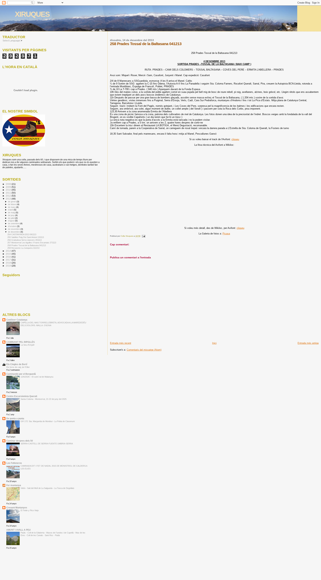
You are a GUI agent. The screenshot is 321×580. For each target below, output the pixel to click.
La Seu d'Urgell (27, 345)
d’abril (11, 210)
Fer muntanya (13, 485)
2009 (9, 187)
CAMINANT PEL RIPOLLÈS (20, 342)
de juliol (11, 218)
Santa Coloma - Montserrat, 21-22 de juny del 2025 (44, 399)
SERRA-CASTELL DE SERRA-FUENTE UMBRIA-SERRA (47, 443)
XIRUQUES (32, 14)
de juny (11, 215)
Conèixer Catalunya (16, 319)
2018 (9, 263)
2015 (9, 254)
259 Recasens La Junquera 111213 (23, 248)
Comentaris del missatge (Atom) (144, 349)
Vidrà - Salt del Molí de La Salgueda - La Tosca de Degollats (47, 488)
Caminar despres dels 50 (19, 441)
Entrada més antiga (308, 343)
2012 (9, 196)
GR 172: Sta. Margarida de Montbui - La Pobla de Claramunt (48, 421)
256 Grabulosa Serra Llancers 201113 (24, 240)
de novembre (14, 229)
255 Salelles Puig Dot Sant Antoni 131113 (25, 237)
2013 (9, 198)
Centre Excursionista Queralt (21, 396)
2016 (9, 257)
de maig (12, 212)
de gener (12, 201)
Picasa (226, 233)
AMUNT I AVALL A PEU (18, 530)
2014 (9, 251)
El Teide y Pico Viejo (30, 510)
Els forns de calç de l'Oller (18, 367)
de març (12, 207)
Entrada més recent (120, 343)
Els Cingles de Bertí (16, 364)
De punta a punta (15, 418)
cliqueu (235, 139)
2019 (9, 265)
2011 (9, 193)
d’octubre (12, 226)
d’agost (11, 221)
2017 (9, 260)
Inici (214, 343)
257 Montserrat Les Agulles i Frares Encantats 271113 (31, 242)
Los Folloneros (14, 463)
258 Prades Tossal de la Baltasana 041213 (26, 245)
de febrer (12, 204)
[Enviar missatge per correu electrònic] (143, 236)
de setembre (14, 223)
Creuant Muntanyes (16, 507)
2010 (9, 190)
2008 (9, 184)
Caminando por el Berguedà (21, 374)
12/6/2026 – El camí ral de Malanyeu (37, 377)
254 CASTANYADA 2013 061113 (21, 234)
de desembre (14, 232)
